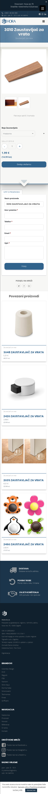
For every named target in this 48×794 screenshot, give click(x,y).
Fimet (4, 697)
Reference (5, 724)
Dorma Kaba (6, 688)
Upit (7, 243)
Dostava (24, 569)
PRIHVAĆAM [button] (31, 790)
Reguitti (4, 675)
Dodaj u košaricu (24, 164)
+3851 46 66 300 (10, 13)
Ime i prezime (11, 210)
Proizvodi (5, 718)
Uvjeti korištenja (29, 592)
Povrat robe (24, 581)
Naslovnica (6, 715)
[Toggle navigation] (43, 21)
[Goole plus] (29, 286)
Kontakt (4, 731)
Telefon (8, 221)
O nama (5, 728)
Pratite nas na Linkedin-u (16, 755)
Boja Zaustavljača (10, 128)
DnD (3, 672)
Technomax (6, 694)
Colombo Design (8, 669)
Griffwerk (5, 701)
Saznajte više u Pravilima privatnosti (32, 787)
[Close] (46, 2)
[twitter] (19, 286)
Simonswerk (6, 691)
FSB (3, 678)
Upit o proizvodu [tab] (12, 192)
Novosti (4, 721)
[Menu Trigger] (43, 8)
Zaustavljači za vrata (24, 38)
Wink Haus (6, 685)
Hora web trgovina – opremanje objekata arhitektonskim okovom (9, 21)
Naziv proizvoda (11, 198)
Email (7, 233)
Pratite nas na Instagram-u (17, 750)
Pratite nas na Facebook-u (17, 745)
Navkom (5, 681)
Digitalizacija (6, 653)
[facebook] (24, 286)
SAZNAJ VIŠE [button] (17, 790)
